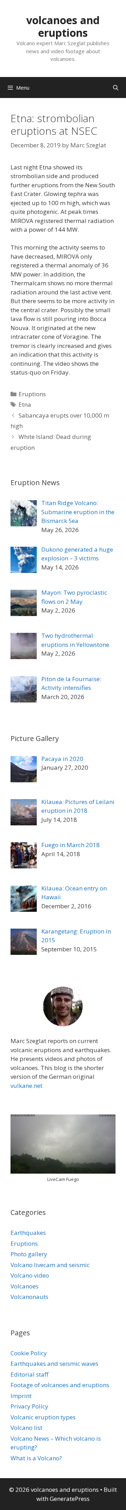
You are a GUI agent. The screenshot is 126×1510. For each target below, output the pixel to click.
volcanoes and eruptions (63, 26)
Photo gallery (28, 1254)
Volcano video (29, 1275)
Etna (25, 404)
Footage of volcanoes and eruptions (59, 1385)
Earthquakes (28, 1233)
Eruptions (32, 394)
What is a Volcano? (36, 1458)
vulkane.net (26, 1086)
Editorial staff (29, 1374)
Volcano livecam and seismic (50, 1265)
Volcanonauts (29, 1297)
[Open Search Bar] (115, 87)
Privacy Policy (29, 1406)
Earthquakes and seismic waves (54, 1363)
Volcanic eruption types (43, 1417)
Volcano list (26, 1428)
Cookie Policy (28, 1353)
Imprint (20, 1396)
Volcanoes (24, 1286)
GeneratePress (70, 1499)
